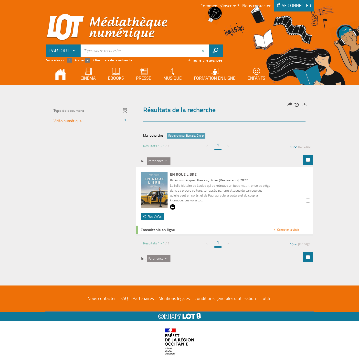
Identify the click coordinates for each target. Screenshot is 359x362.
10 (292, 146)
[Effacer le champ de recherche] (203, 50)
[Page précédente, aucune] (207, 146)
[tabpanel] (179, 184)
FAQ (124, 298)
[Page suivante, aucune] (228, 146)
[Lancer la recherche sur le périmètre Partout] (216, 50)
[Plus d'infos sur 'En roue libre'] (154, 190)
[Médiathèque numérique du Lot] (107, 27)
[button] (90, 121)
